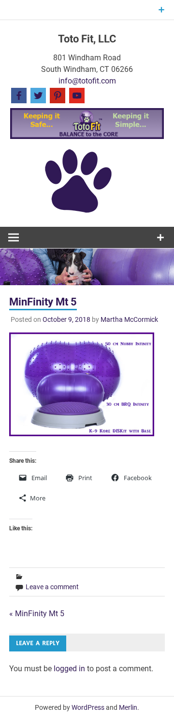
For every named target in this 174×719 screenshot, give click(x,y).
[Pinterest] (57, 94)
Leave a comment (52, 587)
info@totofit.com (87, 80)
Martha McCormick (129, 319)
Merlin (128, 707)
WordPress (88, 707)
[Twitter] (38, 94)
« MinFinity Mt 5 (36, 613)
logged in (69, 668)
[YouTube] (77, 94)
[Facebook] (19, 94)
